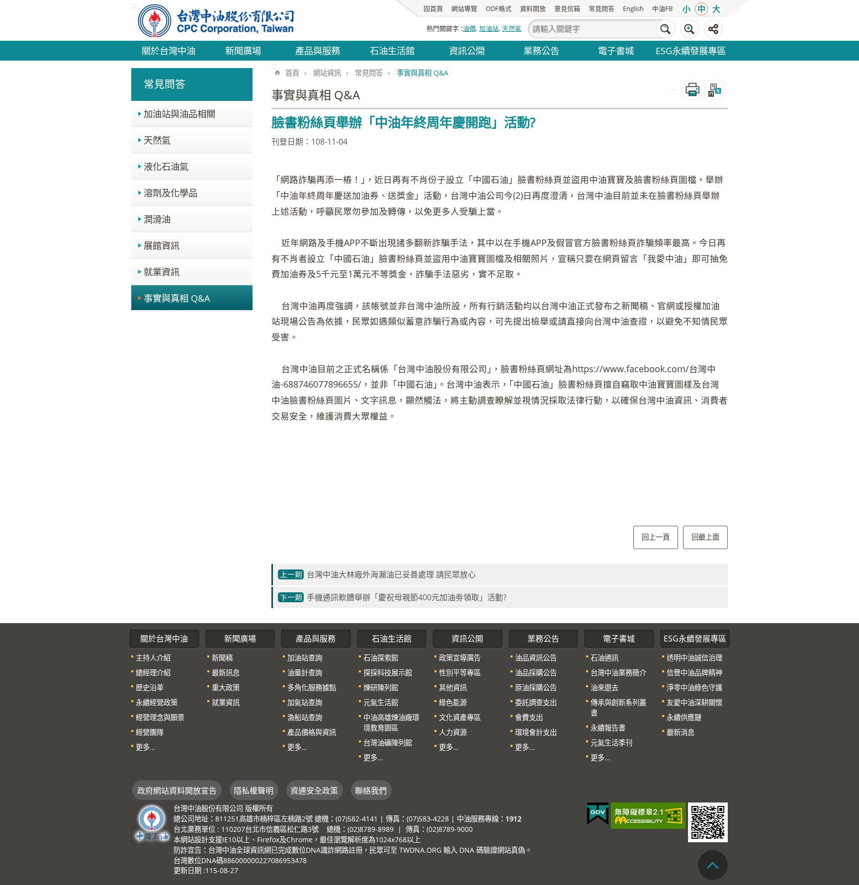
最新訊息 (226, 672)
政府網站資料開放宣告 (177, 790)
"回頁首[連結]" (713, 865)
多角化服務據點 (311, 687)
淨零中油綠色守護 (694, 687)
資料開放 (533, 8)
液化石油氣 (166, 166)
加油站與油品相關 (179, 113)
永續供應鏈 (684, 717)
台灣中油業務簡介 (618, 672)
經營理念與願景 (160, 717)
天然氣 (511, 28)
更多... (146, 747)
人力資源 (453, 732)
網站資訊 (327, 73)
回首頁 (433, 8)
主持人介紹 (153, 657)
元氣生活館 (380, 702)
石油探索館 (380, 657)
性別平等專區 (460, 672)
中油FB (662, 8)
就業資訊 (161, 271)
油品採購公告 (536, 672)
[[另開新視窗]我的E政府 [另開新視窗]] (597, 814)
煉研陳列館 (380, 687)
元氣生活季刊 (611, 742)
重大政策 (226, 687)
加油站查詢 (304, 657)
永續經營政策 (156, 702)
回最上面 (705, 537)
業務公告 (541, 50)
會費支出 (529, 717)
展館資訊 (161, 245)
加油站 (489, 28)
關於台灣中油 (168, 50)
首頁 (292, 73)
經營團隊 (150, 732)
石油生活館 (392, 50)
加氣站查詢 (304, 702)
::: (134, 66)
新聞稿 (222, 657)
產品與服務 (317, 50)
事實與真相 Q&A (177, 298)
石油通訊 (604, 657)
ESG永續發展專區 (691, 50)
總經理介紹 (153, 672)
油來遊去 (604, 687)
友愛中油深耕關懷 (694, 702)
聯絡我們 (371, 790)
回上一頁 (656, 537)
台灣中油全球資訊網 (216, 20)
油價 (469, 28)
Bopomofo (714, 89)
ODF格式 (499, 8)
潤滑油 (157, 219)
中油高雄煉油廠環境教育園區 (391, 722)
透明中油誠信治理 (694, 657)
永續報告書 (608, 727)
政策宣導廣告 (460, 657)
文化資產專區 (460, 717)
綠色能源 (453, 702)
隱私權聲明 (253, 790)
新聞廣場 (243, 50)
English (633, 8)
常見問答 (601, 8)
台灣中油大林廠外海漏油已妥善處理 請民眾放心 (391, 574)
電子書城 (616, 50)
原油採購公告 (536, 687)
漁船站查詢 (304, 717)
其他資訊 (453, 687)
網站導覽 (464, 8)
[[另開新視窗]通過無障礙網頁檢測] (648, 816)
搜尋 (665, 28)
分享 (713, 28)
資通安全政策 (314, 790)
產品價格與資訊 (311, 732)
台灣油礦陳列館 (387, 742)
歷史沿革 (150, 687)
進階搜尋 (689, 28)
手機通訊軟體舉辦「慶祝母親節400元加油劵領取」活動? (407, 597)
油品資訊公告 (536, 657)
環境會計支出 (536, 732)
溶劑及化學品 (170, 192)
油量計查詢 (304, 672)
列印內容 (692, 89)
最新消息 (680, 732)
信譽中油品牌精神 (694, 672)
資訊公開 (467, 50)
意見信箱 (567, 8)
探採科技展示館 (387, 672)
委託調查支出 (536, 702)
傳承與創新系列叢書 (618, 708)
